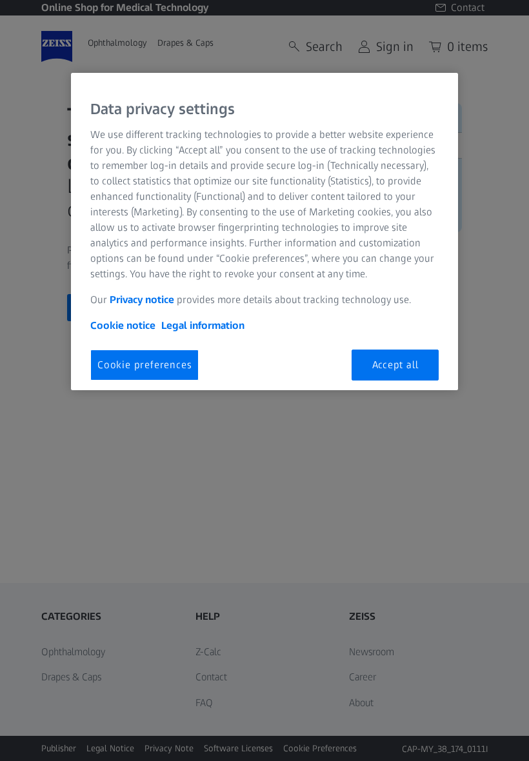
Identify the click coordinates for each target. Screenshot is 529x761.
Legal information (203, 325)
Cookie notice (122, 325)
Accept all (395, 365)
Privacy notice (142, 299)
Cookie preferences (144, 365)
